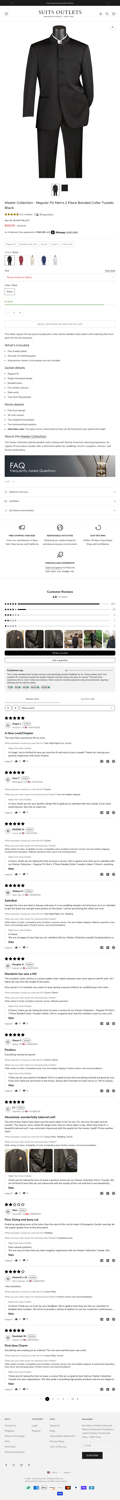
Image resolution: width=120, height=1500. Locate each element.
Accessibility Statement (62, 1436)
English (67, 1472)
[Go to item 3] (54, 639)
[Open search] (8, 708)
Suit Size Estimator (15, 1452)
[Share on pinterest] (113, 761)
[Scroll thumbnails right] (111, 639)
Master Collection (33, 436)
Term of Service (58, 1446)
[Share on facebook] (102, 761)
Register (36, 1430)
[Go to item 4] (73, 639)
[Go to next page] (78, 1399)
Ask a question (60, 660)
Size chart (110, 270)
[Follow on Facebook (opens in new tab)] (6, 1465)
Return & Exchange (15, 1436)
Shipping (9, 1430)
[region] (60, 3)
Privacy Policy (57, 1441)
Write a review (60, 653)
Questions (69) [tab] (87, 699)
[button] (60, 214)
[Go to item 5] (93, 639)
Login (35, 1425)
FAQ (7, 1441)
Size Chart (10, 1446)
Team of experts (53, 567)
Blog (52, 1430)
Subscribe (92, 1455)
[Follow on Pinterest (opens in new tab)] (29, 1465)
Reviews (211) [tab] (32, 699)
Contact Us (10, 1425)
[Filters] (15, 708)
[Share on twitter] (107, 761)
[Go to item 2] (65, 188)
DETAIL (71, 3)
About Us (55, 1425)
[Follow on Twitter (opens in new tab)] (13, 1465)
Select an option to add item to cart (60, 324)
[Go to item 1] (55, 190)
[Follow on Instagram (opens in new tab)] (21, 1465)
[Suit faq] (60, 466)
